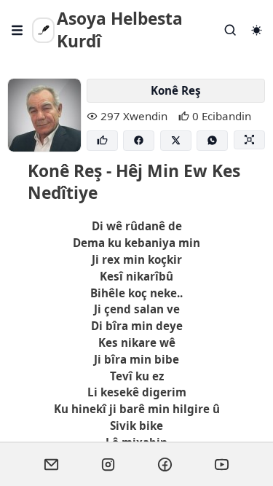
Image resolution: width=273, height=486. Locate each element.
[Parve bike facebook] (138, 141)
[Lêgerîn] (230, 30)
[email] (51, 464)
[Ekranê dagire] (249, 140)
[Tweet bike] (175, 141)
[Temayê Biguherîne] (256, 30)
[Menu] (17, 30)
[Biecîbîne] (102, 141)
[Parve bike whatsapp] (212, 141)
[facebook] (165, 464)
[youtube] (222, 464)
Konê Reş (176, 90)
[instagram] (108, 464)
